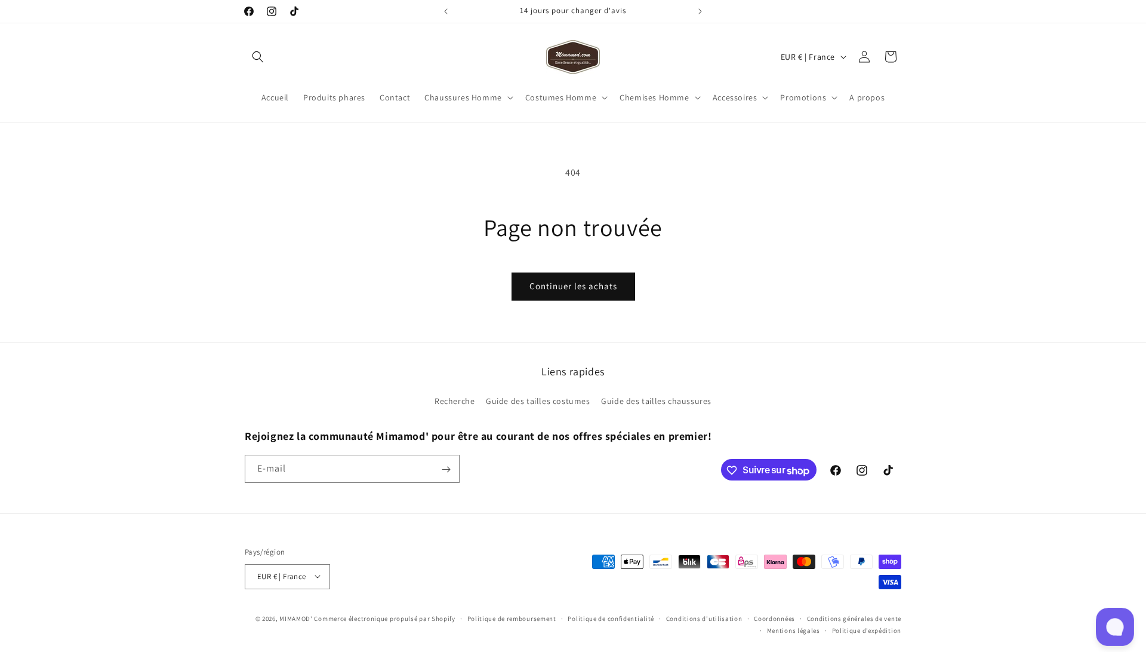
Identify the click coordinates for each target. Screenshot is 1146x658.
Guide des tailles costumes (538, 400)
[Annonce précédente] (446, 11)
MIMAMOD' (296, 618)
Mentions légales (793, 630)
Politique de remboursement (511, 618)
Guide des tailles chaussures (656, 400)
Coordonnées (774, 618)
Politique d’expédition (866, 630)
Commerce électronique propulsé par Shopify (384, 618)
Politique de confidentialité (611, 618)
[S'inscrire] (446, 469)
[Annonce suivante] (700, 11)
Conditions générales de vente (854, 618)
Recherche (455, 400)
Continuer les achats (573, 286)
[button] (258, 57)
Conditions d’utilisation (704, 618)
